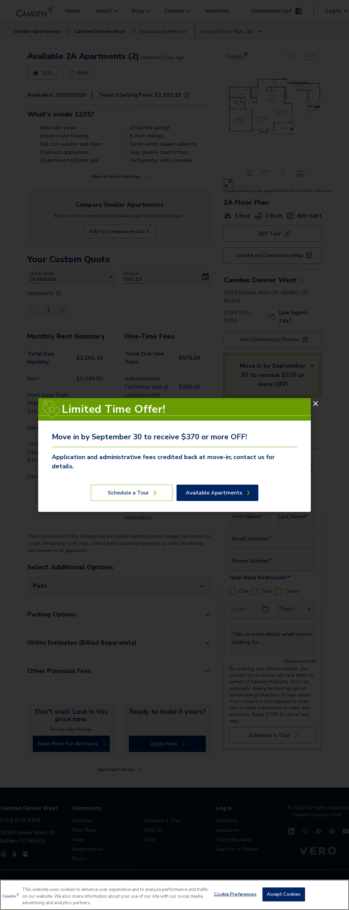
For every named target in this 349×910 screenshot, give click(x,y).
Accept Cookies (284, 894)
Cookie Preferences (235, 894)
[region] (174, 895)
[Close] (315, 403)
